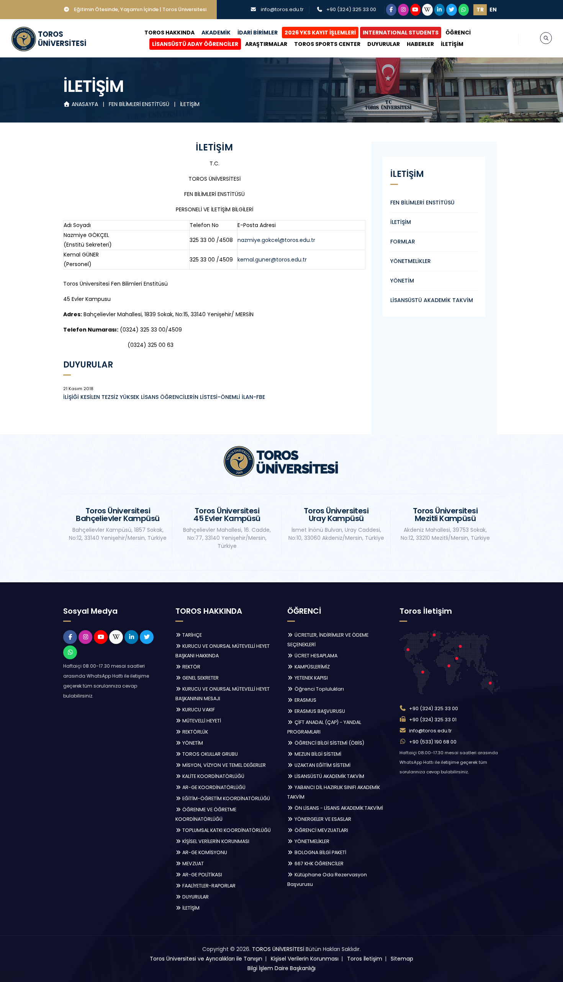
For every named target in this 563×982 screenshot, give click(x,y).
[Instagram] (403, 10)
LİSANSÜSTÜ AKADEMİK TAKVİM (431, 300)
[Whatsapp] (463, 10)
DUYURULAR (383, 44)
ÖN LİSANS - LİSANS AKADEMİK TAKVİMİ (338, 808)
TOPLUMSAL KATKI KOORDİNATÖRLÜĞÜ (226, 830)
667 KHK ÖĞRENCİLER (318, 863)
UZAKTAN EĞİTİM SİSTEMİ (321, 765)
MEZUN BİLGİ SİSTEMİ (317, 754)
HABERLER (420, 44)
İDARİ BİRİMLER (257, 32)
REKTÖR (190, 666)
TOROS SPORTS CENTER (327, 44)
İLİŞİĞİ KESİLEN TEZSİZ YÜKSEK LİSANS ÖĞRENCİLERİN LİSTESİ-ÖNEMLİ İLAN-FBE (164, 397)
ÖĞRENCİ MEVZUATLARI (320, 830)
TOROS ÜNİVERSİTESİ (278, 949)
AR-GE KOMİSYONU (204, 852)
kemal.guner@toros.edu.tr (272, 259)
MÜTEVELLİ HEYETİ (201, 720)
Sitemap (402, 958)
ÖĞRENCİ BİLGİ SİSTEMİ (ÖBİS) (328, 743)
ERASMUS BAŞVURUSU (319, 711)
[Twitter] (451, 10)
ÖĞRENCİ (458, 32)
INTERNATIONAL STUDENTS (401, 32)
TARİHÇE (191, 635)
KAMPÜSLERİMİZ (311, 666)
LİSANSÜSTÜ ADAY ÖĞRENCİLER (195, 44)
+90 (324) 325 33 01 (433, 719)
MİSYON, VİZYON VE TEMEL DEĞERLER (223, 765)
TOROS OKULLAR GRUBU (209, 754)
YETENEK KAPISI (310, 678)
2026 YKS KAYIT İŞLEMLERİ (320, 32)
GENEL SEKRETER (200, 678)
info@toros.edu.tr (282, 9)
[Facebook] (391, 10)
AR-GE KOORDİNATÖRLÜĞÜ (213, 787)
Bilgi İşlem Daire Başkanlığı (281, 968)
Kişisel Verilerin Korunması (305, 958)
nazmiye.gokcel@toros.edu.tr (276, 240)
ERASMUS (304, 700)
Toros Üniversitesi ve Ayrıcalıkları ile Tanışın (206, 958)
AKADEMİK (216, 32)
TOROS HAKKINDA (169, 32)
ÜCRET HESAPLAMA (315, 655)
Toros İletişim (364, 958)
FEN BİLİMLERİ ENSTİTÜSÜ (140, 104)
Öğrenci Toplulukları (318, 689)
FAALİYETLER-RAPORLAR (208, 885)
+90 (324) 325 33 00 (351, 9)
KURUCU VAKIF (198, 709)
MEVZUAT (192, 863)
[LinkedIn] (439, 10)
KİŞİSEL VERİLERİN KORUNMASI (215, 841)
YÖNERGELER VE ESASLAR (322, 819)
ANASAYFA (85, 104)
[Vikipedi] (427, 10)
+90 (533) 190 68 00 (433, 742)
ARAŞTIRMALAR (266, 44)
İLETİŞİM (452, 44)
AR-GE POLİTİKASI (201, 874)
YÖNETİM (402, 280)
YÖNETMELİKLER (410, 261)
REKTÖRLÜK (194, 732)
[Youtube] (415, 10)
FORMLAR (402, 241)
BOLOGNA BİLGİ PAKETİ (319, 852)
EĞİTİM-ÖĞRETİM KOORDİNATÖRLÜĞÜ (225, 798)
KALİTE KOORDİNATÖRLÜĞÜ (212, 776)
